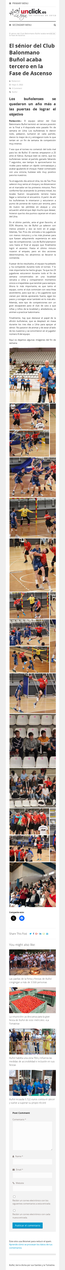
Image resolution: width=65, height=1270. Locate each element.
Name (19, 1156)
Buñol (14, 92)
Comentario (19, 1119)
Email (19, 1169)
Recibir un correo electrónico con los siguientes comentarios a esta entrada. (31, 1202)
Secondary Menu (22, 24)
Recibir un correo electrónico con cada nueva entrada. (31, 1216)
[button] (29, 416)
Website (19, 1183)
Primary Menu (20, 3)
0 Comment (17, 88)
